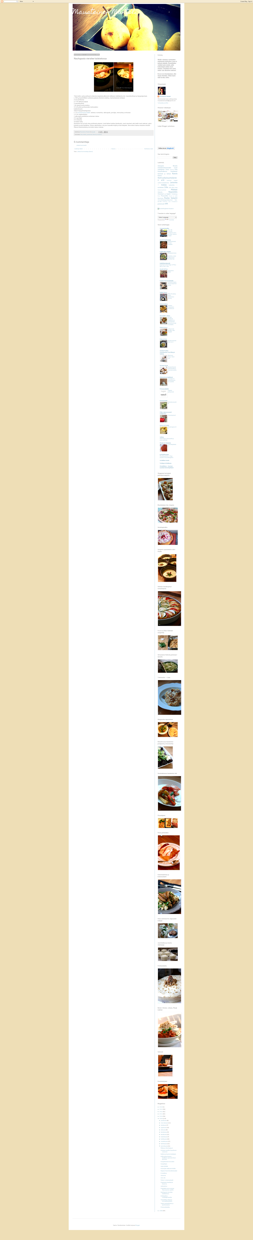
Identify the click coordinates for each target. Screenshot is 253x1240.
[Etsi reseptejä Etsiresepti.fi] (166, 208)
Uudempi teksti (78, 149)
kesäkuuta (164, 1134)
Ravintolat (160, 198)
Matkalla (160, 192)
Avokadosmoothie (172, 402)
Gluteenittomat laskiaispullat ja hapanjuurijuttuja (172, 369)
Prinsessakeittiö (164, 389)
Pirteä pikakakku (165, 1207)
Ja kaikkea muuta (164, 460)
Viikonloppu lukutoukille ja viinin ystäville (167, 439)
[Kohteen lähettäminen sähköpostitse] (99, 132)
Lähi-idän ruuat (173, 187)
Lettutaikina (164, 1186)
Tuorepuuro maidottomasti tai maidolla (171, 380)
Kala (81, 134)
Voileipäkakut (174, 201)
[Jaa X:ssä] (103, 132)
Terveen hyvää (164, 365)
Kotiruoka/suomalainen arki (167, 178)
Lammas (169, 180)
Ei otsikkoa (164, 1173)
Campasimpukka (164, 228)
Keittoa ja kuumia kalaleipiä (168, 1154)
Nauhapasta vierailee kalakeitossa (166, 1192)
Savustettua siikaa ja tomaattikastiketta (166, 1200)
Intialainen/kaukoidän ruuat (167, 168)
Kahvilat (172, 169)
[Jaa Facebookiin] (105, 132)
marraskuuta (164, 1123)
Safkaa (162, 437)
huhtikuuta (164, 1139)
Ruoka (167, 198)
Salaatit (174, 198)
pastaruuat (89, 134)
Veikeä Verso (163, 292)
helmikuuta (164, 1143)
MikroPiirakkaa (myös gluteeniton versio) (172, 296)
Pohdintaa (174, 194)
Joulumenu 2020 (171, 271)
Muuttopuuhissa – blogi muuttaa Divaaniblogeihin (166, 456)
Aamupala (161, 166)
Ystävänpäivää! (172, 415)
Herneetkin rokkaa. (165, 316)
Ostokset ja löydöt (164, 194)
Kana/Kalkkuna (162, 171)
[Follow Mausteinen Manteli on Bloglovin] (166, 149)
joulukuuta (164, 1120)
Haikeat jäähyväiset (171, 391)
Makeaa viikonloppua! (167, 1148)
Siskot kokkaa (164, 304)
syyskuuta (164, 1127)
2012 (161, 1111)
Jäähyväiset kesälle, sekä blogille (171, 330)
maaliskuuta (164, 1141)
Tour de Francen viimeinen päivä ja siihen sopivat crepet (172, 232)
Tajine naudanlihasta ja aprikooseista (167, 1204)
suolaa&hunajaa (164, 454)
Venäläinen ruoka (166, 201)
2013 (161, 1109)
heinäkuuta (164, 1132)
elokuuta (163, 1130)
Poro (159, 196)
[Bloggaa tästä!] (101, 132)
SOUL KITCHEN (164, 425)
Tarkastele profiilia (163, 103)
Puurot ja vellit (173, 196)
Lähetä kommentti (81, 145)
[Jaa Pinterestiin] (107, 132)
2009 (161, 1118)
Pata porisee (163, 339)
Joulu (167, 169)
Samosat (163, 1175)
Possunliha (164, 196)
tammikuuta (164, 1146)
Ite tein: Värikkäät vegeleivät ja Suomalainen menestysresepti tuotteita (172, 320)
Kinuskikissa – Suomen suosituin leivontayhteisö (167, 467)
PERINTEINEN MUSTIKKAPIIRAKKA (172, 283)
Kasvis (174, 173)
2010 (161, 1116)
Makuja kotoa (163, 327)
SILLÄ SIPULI (164, 269)
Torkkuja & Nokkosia (165, 463)
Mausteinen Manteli (105, 12)
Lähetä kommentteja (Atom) (85, 151)
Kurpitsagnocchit (172, 427)
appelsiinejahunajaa (165, 240)
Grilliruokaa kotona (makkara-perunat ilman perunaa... (168, 1158)
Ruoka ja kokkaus (97, 134)
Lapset (175, 180)
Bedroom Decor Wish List (171, 357)
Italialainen (161, 169)
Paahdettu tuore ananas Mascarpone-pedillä (167, 1189)
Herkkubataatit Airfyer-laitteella (172, 243)
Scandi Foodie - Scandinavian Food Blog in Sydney (167, 352)
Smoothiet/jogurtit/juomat (165, 200)
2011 (161, 1114)
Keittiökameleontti (165, 263)
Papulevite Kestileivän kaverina (167, 1183)
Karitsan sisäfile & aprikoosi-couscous (169, 1150)
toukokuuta (164, 1137)
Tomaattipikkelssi (172, 445)
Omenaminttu (163, 400)
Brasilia (175, 166)
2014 (161, 1107)
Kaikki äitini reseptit (165, 251)
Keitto (84, 134)
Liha (166, 187)
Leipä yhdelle (164, 1166)
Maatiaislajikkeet (162, 190)
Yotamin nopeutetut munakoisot (171, 307)
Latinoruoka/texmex (163, 183)
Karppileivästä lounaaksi (167, 1161)
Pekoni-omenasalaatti (167, 1180)
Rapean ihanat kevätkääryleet (169, 1171)
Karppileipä (164, 1164)
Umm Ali (163, 1178)
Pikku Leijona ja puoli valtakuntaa (166, 413)
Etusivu (113, 149)
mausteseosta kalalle (84, 112)
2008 (161, 1210)
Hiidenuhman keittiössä (166, 377)
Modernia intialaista (165, 443)
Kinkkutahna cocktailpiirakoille (166, 1196)
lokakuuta (164, 1125)
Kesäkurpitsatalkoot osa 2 (172, 341)
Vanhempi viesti (148, 149)
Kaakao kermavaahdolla (166, 281)
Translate (171, 220)
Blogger (137, 1225)
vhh (166, 203)
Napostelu (172, 191)
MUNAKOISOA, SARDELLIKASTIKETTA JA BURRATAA (172, 256)
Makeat (174, 189)
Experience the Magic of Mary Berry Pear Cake (168, 265)
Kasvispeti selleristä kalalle (168, 1168)
